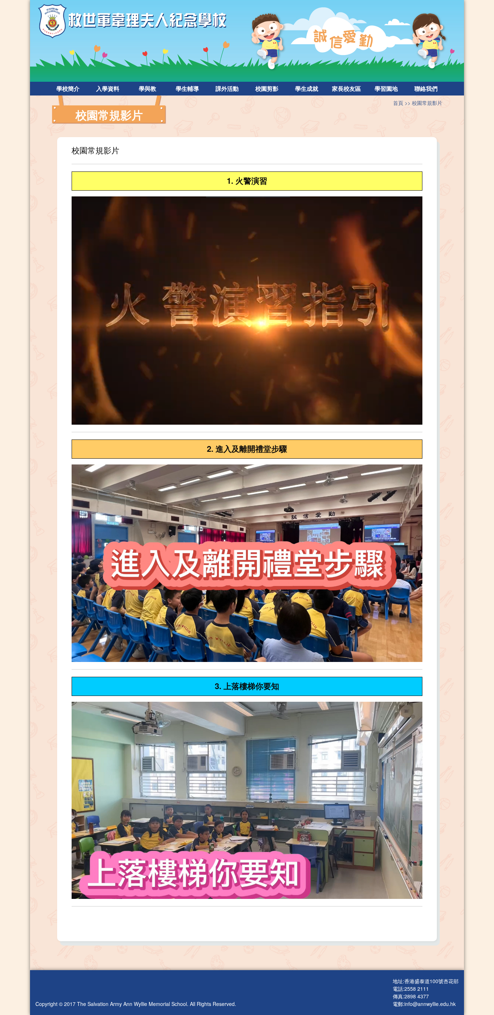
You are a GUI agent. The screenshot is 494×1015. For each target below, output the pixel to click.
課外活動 (227, 88)
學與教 (147, 88)
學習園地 (386, 88)
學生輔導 (187, 88)
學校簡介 (68, 88)
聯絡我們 (426, 88)
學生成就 (306, 88)
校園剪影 (266, 88)
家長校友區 (346, 88)
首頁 (398, 102)
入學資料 (107, 88)
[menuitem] (68, 88)
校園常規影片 (427, 102)
